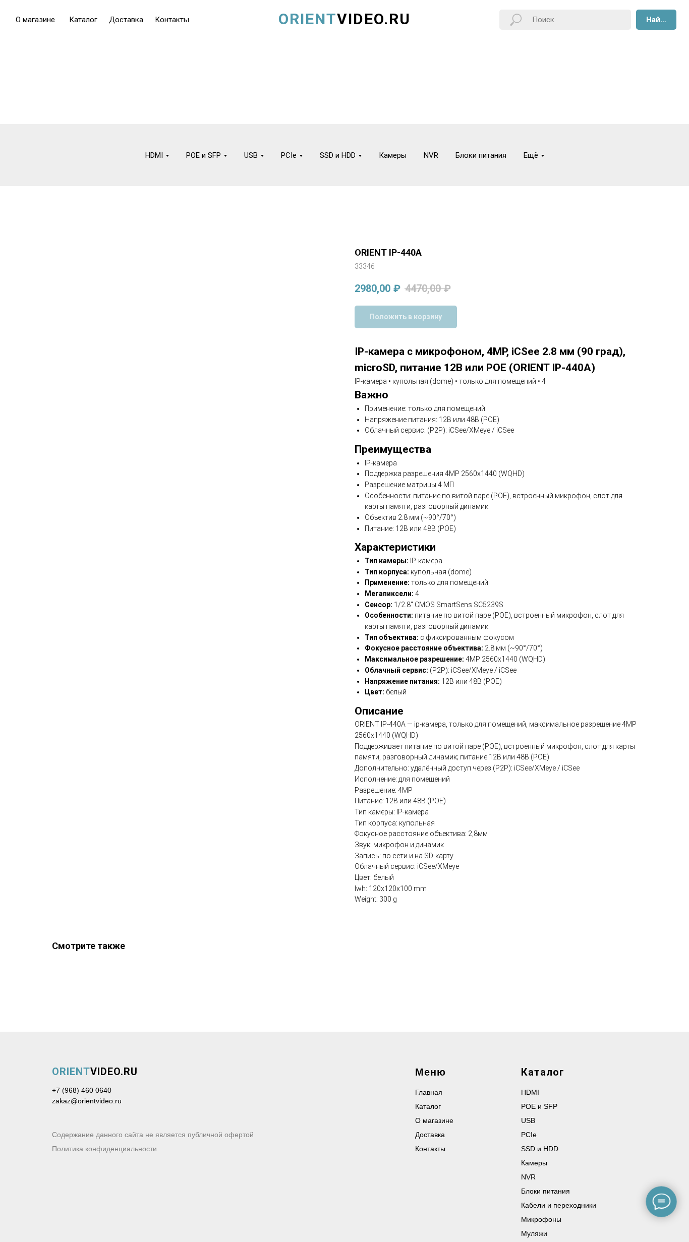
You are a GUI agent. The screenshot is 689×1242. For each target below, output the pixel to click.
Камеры (393, 155)
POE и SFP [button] (203, 155)
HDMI (530, 1092)
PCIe (529, 1135)
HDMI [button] (154, 155)
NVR (431, 155)
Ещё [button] (531, 155)
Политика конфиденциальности (104, 1149)
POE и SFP (539, 1106)
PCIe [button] (289, 155)
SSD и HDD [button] (338, 155)
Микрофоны (541, 1219)
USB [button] (251, 155)
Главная (428, 1092)
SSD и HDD (539, 1149)
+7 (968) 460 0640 (81, 1090)
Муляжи (534, 1233)
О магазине (434, 1120)
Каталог (428, 1106)
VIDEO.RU (95, 1072)
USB (528, 1120)
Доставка (430, 1135)
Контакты (430, 1149)
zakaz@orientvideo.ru (87, 1101)
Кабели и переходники (558, 1205)
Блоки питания (480, 155)
